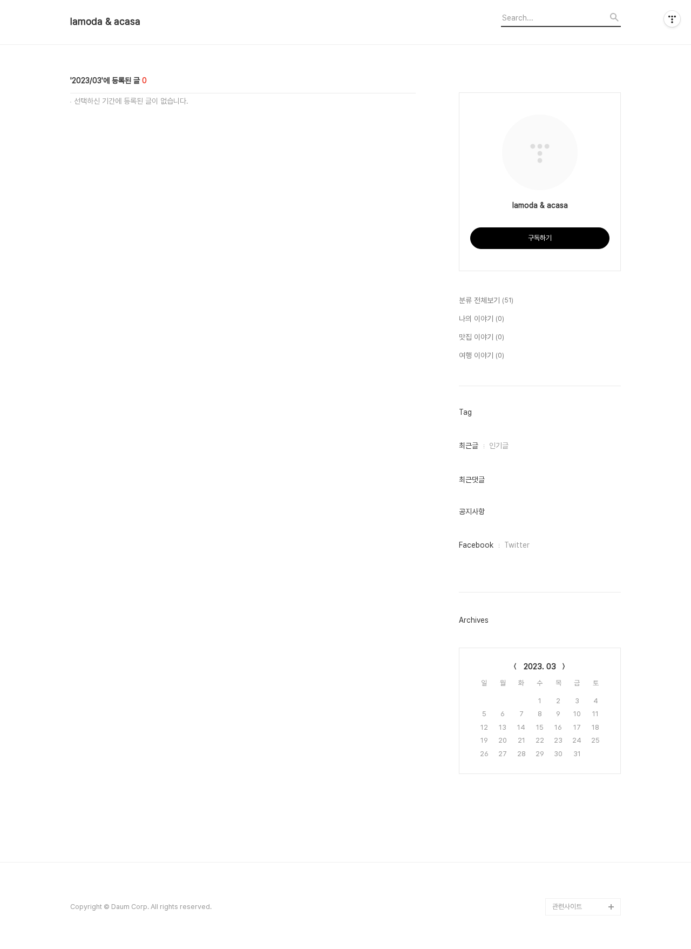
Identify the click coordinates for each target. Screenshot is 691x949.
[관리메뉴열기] (672, 19)
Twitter (517, 545)
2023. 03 (540, 666)
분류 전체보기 (486, 300)
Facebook (476, 545)
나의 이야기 (481, 318)
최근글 (468, 445)
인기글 (499, 445)
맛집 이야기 (481, 337)
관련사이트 (567, 907)
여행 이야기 (481, 355)
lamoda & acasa (105, 21)
